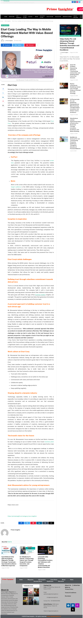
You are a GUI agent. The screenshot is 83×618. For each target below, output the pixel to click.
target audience (16, 187)
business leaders (40, 295)
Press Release (76, 16)
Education (58, 16)
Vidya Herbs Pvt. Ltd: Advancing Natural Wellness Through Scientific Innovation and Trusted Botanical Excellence (69, 44)
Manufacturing (67, 16)
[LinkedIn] (3, 97)
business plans (49, 442)
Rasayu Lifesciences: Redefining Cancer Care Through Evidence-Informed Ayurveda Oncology (75, 88)
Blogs (30, 16)
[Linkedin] (73, 605)
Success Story (42, 16)
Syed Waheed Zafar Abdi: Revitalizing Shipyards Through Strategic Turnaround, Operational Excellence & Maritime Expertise (8, 561)
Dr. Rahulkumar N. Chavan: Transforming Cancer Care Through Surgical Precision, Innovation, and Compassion (27, 561)
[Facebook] (3, 89)
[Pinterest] (3, 101)
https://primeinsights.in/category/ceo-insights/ (22, 516)
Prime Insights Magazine (7, 592)
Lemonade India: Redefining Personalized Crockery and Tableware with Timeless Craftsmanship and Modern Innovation (45, 562)
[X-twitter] (73, 609)
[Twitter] (3, 93)
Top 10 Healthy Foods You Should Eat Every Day (24, 2)
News (36, 16)
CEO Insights (18, 16)
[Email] (3, 105)
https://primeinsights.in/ (54, 616)
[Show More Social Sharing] (37, 45)
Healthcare (50, 16)
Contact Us (47, 585)
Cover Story (25, 16)
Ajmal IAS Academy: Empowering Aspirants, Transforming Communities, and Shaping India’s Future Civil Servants (75, 71)
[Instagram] (77, 605)
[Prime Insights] (38, 9)
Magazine (11, 16)
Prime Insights (9, 40)
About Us (68, 585)
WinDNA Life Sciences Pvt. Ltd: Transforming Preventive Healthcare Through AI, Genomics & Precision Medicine (75, 143)
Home (5, 16)
